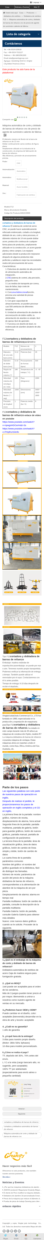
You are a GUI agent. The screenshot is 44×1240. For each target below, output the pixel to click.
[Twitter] (15, 1231)
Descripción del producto (14, 218)
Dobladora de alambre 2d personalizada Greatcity (23, 1196)
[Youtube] (19, 1231)
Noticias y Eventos (22, 7)
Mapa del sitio (36, 1227)
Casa (7, 7)
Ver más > (6, 1177)
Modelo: (7, 207)
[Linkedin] (11, 1231)
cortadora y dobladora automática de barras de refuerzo (21, 1127)
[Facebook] (4, 1231)
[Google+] (7, 1231)
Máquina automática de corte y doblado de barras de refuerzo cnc (20, 1135)
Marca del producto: (12, 210)
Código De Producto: (12, 213)
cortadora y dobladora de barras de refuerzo (21, 1122)
